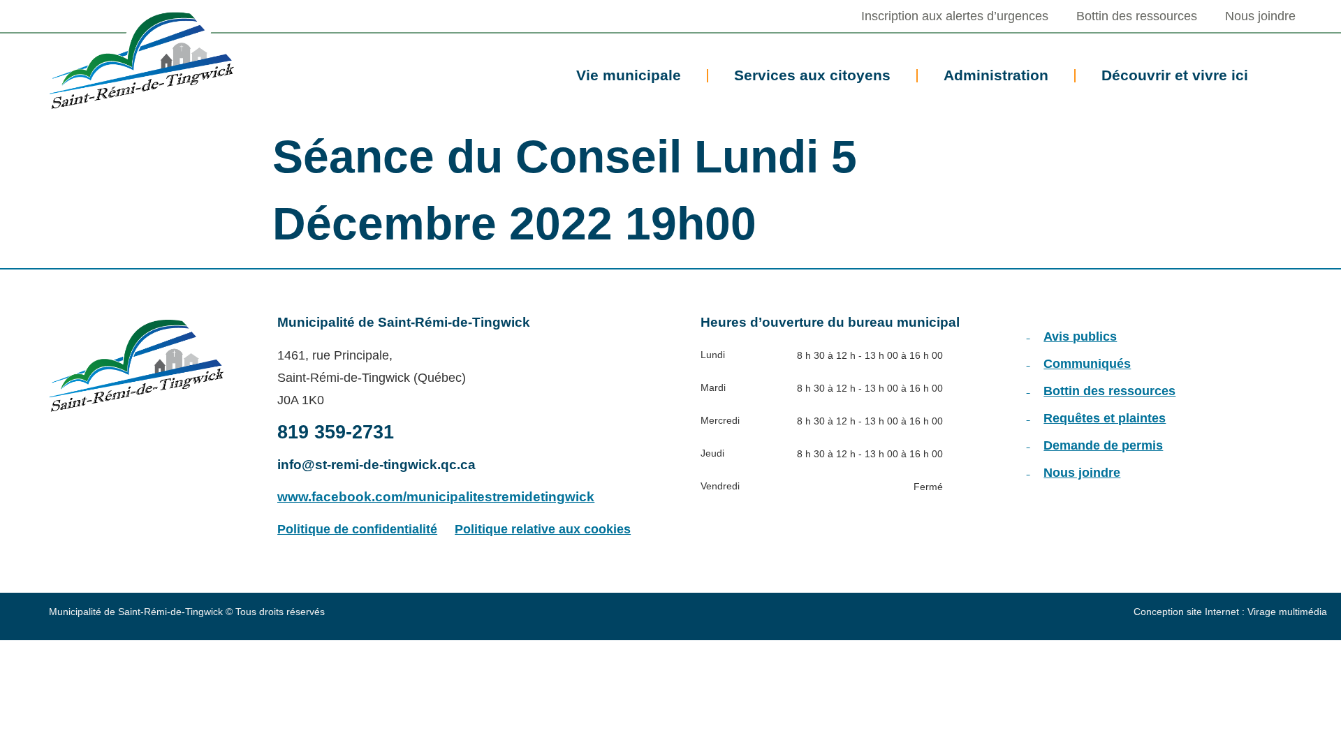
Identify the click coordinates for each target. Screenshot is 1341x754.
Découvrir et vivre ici (1174, 75)
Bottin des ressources (1136, 16)
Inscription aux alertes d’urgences (954, 16)
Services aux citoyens (812, 75)
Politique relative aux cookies (543, 529)
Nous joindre (1260, 16)
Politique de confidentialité (357, 529)
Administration (996, 75)
